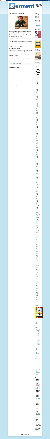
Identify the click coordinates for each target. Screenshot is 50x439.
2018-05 (36, 136)
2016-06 (36, 121)
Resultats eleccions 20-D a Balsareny (38, 333)
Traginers (37, 299)
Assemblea (37, 212)
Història (36, 257)
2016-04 (36, 120)
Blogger (28, 434)
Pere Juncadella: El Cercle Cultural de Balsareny (37, 26)
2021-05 (36, 159)
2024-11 (36, 186)
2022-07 (36, 168)
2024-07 (36, 184)
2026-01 (36, 196)
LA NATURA (37, 412)
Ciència (36, 227)
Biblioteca (37, 216)
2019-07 (36, 145)
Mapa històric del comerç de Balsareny (38, 66)
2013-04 (36, 97)
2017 (36, 327)
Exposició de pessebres (37, 335)
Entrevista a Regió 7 (37, 408)
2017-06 (36, 129)
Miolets (36, 272)
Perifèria (36, 281)
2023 (36, 322)
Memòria (36, 269)
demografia (37, 235)
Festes (36, 248)
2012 (36, 357)
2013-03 (36, 96)
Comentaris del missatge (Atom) (15, 85)
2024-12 (36, 187)
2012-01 (36, 87)
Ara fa (36, 209)
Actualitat (36, 203)
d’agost (37, 349)
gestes (36, 255)
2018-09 (36, 138)
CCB (36, 223)
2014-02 (36, 103)
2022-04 (36, 166)
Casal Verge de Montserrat (37, 220)
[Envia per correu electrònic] (17, 63)
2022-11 (36, 170)
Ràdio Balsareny (37, 374)
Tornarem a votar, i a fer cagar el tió (38, 334)
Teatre (36, 297)
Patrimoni (37, 280)
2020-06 (36, 152)
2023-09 (36, 177)
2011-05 (36, 82)
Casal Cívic (37, 219)
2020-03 (36, 150)
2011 (36, 358)
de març (37, 353)
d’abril (37, 352)
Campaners (37, 217)
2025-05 (36, 191)
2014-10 (36, 108)
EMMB (36, 239)
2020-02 (36, 149)
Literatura (37, 264)
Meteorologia (37, 339)
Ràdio (36, 288)
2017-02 (36, 126)
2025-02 (36, 189)
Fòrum (36, 250)
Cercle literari (37, 226)
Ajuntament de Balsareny (38, 369)
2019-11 (36, 147)
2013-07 (36, 99)
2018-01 (36, 133)
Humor (36, 258)
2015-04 (36, 112)
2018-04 (36, 135)
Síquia (36, 295)
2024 (36, 180)
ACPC (36, 202)
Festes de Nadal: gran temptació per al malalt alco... (38, 341)
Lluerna (36, 267)
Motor (36, 274)
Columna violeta (37, 230)
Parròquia (37, 279)
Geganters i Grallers (37, 373)
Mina (36, 271)
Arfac (36, 210)
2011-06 (36, 83)
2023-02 (36, 173)
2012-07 (36, 91)
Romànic (36, 290)
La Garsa (36, 262)
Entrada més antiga (31, 84)
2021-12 (36, 163)
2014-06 (36, 106)
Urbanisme (37, 301)
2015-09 (36, 115)
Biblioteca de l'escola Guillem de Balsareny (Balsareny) (38, 389)
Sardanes (37, 292)
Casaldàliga (37, 221)
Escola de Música (38, 344)
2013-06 (36, 98)
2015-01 (36, 110)
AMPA (36, 207)
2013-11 (36, 101)
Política (36, 285)
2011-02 (36, 80)
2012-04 (36, 89)
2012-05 (36, 90)
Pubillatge (37, 286)
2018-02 (36, 134)
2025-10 (36, 194)
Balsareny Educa (37, 215)
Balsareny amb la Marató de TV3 (37, 343)
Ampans (36, 208)
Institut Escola (37, 260)
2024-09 (36, 185)
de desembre (37, 329)
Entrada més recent (11, 84)
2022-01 (36, 164)
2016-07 (36, 122)
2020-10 (36, 154)
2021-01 (36, 156)
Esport (36, 246)
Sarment (36, 293)
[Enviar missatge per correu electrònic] (16, 63)
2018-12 (36, 140)
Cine (36, 228)
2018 (36, 326)
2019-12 (36, 148)
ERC (36, 242)
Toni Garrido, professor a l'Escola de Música (38, 337)
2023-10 (36, 178)
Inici (21, 84)
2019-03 (36, 142)
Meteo (36, 270)
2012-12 (36, 94)
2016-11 (36, 124)
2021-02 (36, 157)
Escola (36, 244)
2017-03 (36, 127)
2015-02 (36, 111)
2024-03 (36, 182)
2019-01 (36, 141)
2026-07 (36, 200)
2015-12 (14, 64)
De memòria (37, 234)
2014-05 (36, 105)
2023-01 (36, 172)
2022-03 (36, 165)
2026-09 (36, 201)
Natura (36, 276)
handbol (36, 256)
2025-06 (36, 192)
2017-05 (36, 128)
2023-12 (36, 179)
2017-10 (36, 131)
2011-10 (36, 85)
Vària (36, 302)
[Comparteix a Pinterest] (20, 63)
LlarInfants (37, 265)
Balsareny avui (37, 214)
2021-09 (36, 161)
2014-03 (36, 104)
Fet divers (37, 249)
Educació (36, 237)
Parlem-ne (37, 278)
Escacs (36, 243)
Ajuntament (37, 205)
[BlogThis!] (18, 63)
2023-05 (36, 175)
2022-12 (36, 171)
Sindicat (36, 294)
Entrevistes (16, 64)
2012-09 (36, 92)
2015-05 (36, 113)
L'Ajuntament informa (38, 342)
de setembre (37, 348)
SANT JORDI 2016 (39, 390)
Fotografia (37, 251)
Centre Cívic (37, 225)
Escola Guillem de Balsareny (37, 370)
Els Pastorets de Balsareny (37, 371)
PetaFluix (36, 283)
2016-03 (36, 119)
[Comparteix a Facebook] (19, 63)
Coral (36, 232)
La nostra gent (37, 263)
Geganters (37, 253)
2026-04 (36, 198)
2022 (36, 323)
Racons (36, 287)
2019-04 (36, 143)
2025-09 (36, 193)
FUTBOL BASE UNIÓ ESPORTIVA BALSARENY (38, 399)
